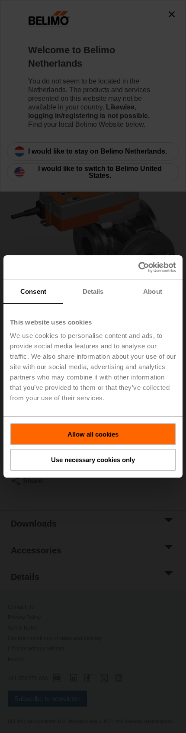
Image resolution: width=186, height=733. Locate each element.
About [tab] (152, 291)
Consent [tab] (33, 291)
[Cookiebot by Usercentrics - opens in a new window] (138, 267)
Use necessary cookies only (93, 459)
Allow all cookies (93, 434)
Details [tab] (93, 291)
